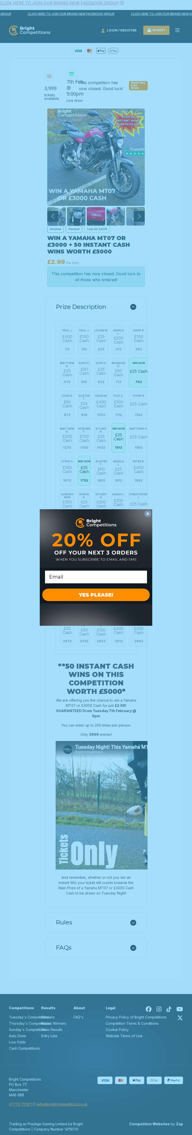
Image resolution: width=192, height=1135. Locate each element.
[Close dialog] (147, 513)
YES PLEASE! (96, 595)
